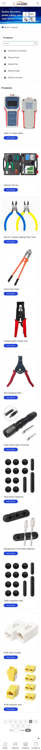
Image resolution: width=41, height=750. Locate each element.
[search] (35, 43)
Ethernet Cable (14, 71)
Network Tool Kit (11, 185)
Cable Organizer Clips (13, 601)
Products (14, 27)
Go (28, 730)
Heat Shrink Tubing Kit (13, 497)
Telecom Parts (13, 57)
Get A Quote (11, 138)
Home (6, 27)
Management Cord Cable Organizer (19, 549)
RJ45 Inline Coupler (12, 653)
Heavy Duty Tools (11, 289)
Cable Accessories (15, 77)
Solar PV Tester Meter (13, 133)
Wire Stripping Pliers (13, 393)
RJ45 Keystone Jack (13, 705)
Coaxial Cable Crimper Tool (16, 341)
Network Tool (13, 64)
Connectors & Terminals (17, 51)
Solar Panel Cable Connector (16, 445)
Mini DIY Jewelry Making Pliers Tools (20, 237)
